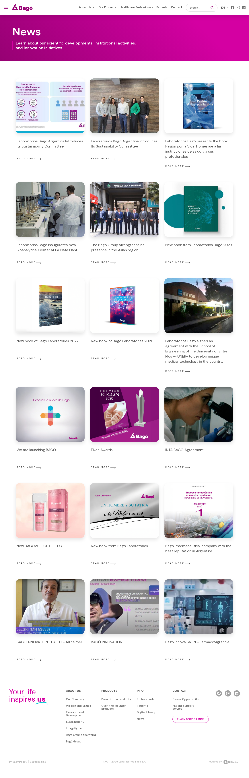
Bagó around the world (81, 735)
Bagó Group (73, 741)
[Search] (212, 8)
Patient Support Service (183, 707)
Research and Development (75, 714)
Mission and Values (78, 706)
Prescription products (116, 699)
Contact (176, 7)
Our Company (75, 699)
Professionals (145, 699)
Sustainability (75, 722)
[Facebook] (232, 7)
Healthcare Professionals (136, 7)
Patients (161, 7)
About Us (85, 7)
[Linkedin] (244, 7)
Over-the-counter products (113, 707)
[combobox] (196, 8)
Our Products (107, 7)
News (140, 719)
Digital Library (146, 712)
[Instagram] (238, 7)
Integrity (72, 728)
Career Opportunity (185, 699)
